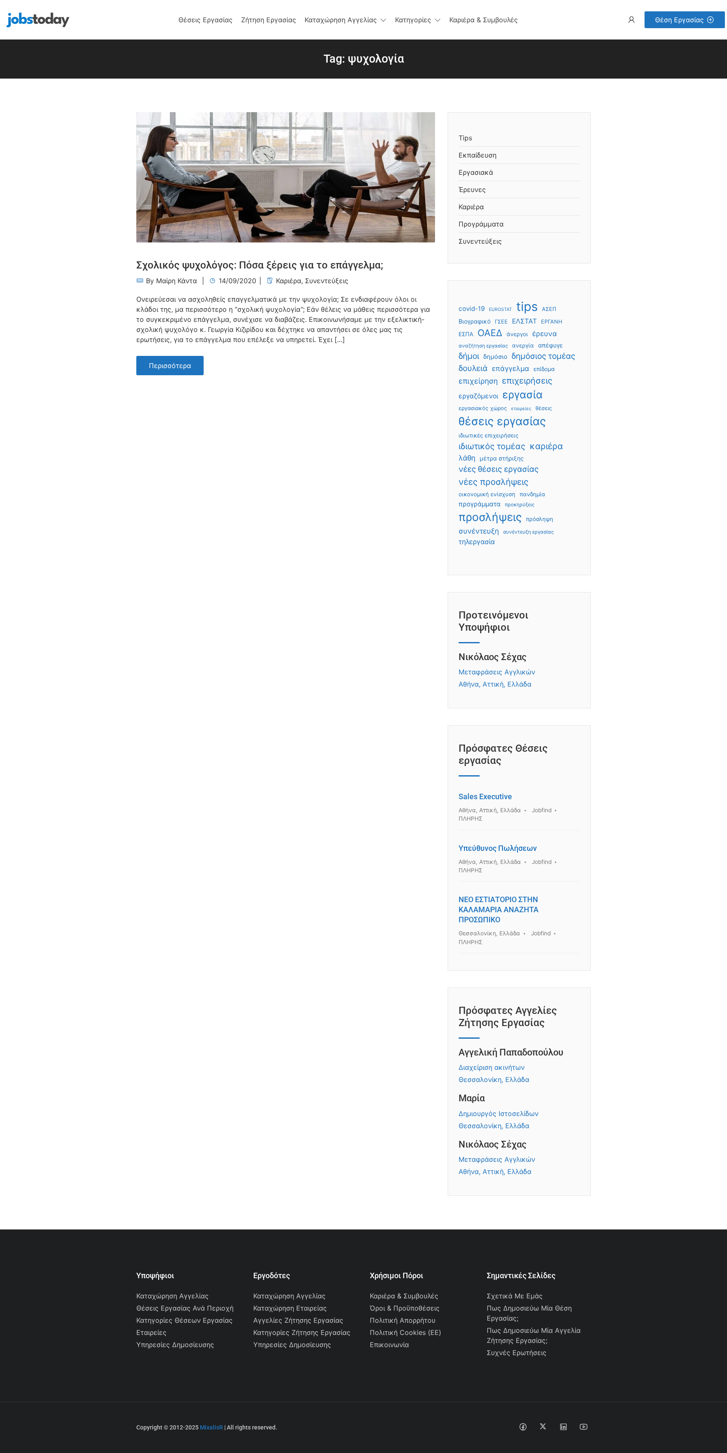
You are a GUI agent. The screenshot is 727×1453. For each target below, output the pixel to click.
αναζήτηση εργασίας (483, 346)
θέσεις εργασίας (502, 421)
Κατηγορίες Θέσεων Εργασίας (184, 1320)
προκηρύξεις (519, 505)
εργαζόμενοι (478, 396)
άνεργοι (517, 334)
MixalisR (211, 1427)
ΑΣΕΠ (549, 309)
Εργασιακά (476, 172)
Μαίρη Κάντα (176, 280)
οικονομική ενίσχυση (487, 494)
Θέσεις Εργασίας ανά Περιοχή (184, 1308)
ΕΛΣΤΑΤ (524, 321)
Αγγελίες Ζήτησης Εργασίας (298, 1320)
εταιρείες (521, 408)
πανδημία (532, 494)
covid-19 (472, 309)
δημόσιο (495, 357)
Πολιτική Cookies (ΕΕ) (405, 1332)
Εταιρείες (151, 1332)
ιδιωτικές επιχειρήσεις (488, 435)
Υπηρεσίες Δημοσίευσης (175, 1344)
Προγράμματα (481, 224)
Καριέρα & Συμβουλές (404, 1296)
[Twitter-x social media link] (543, 1426)
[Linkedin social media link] (563, 1426)
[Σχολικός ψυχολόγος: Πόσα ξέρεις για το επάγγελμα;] (285, 176)
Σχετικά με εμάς (515, 1296)
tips (527, 306)
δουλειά (473, 368)
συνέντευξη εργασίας (528, 532)
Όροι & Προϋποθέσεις (405, 1308)
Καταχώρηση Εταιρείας (290, 1308)
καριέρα (546, 446)
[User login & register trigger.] (631, 20)
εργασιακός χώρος (483, 408)
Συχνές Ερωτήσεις (517, 1352)
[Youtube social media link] (583, 1426)
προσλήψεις (490, 517)
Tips (465, 138)
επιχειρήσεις (527, 381)
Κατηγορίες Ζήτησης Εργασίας (301, 1332)
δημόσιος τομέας (543, 356)
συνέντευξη (479, 530)
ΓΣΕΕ (501, 322)
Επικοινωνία (389, 1344)
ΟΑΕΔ (490, 332)
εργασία (522, 394)
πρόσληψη (539, 519)
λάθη (467, 457)
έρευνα (544, 333)
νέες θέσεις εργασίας (499, 469)
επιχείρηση (478, 380)
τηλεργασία (477, 541)
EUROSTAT (500, 309)
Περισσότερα (170, 365)
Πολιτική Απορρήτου (402, 1320)
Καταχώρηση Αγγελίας (172, 1296)
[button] (346, 20)
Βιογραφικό (475, 321)
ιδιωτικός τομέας (492, 446)
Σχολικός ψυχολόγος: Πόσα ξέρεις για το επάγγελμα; (259, 265)
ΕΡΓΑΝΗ (551, 322)
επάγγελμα (510, 368)
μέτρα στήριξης (502, 458)
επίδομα (544, 369)
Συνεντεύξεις (326, 280)
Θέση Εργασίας (679, 20)
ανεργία (523, 345)
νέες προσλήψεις (493, 481)
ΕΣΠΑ (466, 334)
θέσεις (544, 408)
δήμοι (469, 356)
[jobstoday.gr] (34, 19)
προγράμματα (480, 504)
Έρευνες (472, 189)
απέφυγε (550, 345)
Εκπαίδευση (477, 155)
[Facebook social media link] (522, 1426)
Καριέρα (288, 280)
